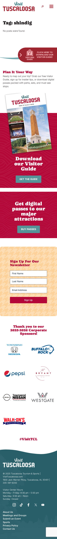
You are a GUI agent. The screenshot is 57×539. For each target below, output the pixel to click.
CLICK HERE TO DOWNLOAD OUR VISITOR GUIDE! (44, 54)
